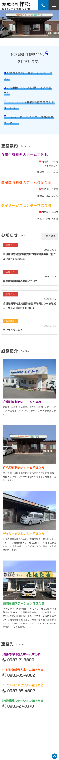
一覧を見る (49, 236)
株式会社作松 (16, 5)
